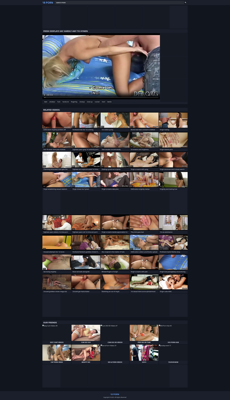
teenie (109, 102)
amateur (52, 102)
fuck (58, 102)
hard (103, 102)
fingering (74, 102)
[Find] (185, 2)
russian (97, 102)
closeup (82, 102)
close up (90, 102)
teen (45, 102)
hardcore (66, 102)
